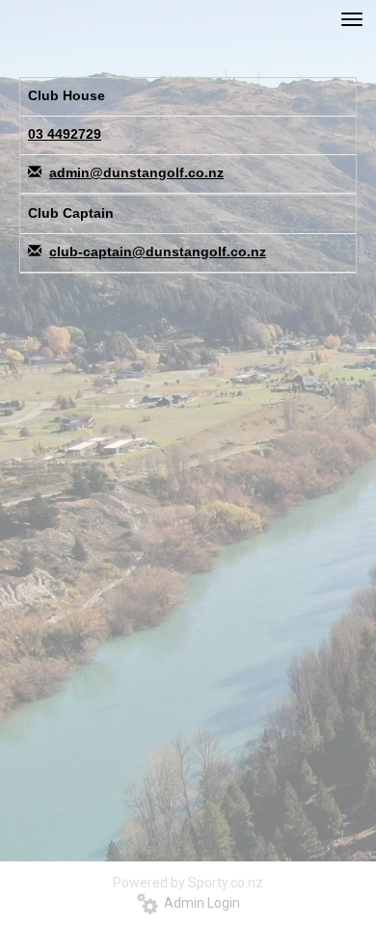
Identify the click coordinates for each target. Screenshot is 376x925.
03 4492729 (64, 134)
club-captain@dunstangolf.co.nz (157, 251)
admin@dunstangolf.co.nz (136, 172)
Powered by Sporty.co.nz (188, 882)
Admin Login (199, 903)
